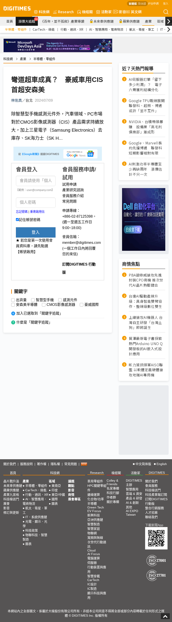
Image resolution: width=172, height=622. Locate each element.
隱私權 (55, 464)
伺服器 (92, 562)
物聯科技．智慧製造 (35, 537)
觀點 (71, 485)
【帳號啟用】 (26, 252)
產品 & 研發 (134, 498)
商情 (71, 494)
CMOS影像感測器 (61, 305)
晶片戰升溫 (11, 481)
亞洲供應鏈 (95, 519)
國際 (55, 499)
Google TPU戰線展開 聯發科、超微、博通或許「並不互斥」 (147, 106)
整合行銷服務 (154, 508)
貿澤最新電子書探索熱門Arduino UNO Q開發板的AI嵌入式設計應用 (146, 346)
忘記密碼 (22, 211)
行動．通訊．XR (71, 29)
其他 (129, 507)
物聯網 (92, 533)
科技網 (44, 11)
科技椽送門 (11, 499)
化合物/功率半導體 (95, 501)
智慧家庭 (93, 528)
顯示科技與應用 (96, 595)
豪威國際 (91, 305)
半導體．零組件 (16, 29)
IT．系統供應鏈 (36, 517)
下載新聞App (154, 525)
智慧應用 (132, 489)
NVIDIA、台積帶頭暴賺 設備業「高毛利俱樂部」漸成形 (146, 127)
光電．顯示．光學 (35, 524)
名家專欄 (113, 488)
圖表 (28, 544)
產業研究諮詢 (73, 190)
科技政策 (31, 530)
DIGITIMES (157, 472)
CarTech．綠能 (44, 29)
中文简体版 (143, 464)
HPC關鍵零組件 (96, 488)
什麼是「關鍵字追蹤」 (34, 322)
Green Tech (95, 507)
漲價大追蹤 (28, 20)
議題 (71, 481)
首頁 (9, 21)
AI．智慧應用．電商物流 (106, 29)
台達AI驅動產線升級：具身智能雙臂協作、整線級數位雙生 (145, 301)
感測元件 (70, 300)
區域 (160, 21)
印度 (55, 490)
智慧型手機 (45, 300)
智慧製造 (93, 524)
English (162, 464)
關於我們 (9, 464)
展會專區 (74, 499)
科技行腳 (113, 493)
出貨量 (21, 300)
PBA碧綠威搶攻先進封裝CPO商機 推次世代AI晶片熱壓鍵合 (146, 280)
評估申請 (153, 3)
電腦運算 (93, 558)
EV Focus (94, 511)
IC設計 (92, 584)
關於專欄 (113, 502)
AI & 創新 (132, 502)
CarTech (93, 580)
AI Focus (93, 554)
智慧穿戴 (93, 576)
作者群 (111, 497)
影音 (121, 11)
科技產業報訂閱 (156, 494)
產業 (148, 21)
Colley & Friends (112, 482)
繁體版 (133, 3)
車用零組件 (95, 481)
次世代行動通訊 (96, 544)
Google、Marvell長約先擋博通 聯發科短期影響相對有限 (145, 148)
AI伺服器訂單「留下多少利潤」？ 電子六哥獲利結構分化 (145, 84)
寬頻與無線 (95, 537)
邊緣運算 (93, 494)
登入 (165, 3)
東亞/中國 (58, 494)
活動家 (106, 11)
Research (66, 11)
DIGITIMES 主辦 (134, 483)
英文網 (136, 11)
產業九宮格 (11, 494)
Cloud (91, 550)
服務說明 (26, 464)
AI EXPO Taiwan (132, 512)
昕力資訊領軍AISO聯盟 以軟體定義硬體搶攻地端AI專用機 (146, 370)
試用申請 (69, 184)
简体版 (142, 3)
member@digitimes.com (81, 243)
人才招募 (151, 512)
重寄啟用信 (37, 211)
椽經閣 (87, 11)
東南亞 (56, 485)
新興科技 (93, 515)
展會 (6, 503)
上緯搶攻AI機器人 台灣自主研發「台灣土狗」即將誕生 (146, 322)
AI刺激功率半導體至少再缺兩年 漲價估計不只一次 (145, 169)
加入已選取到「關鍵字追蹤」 (39, 313)
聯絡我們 (151, 517)
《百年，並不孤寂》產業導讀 (62, 21)
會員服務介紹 (73, 196)
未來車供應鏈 (103, 21)
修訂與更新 (11, 512)
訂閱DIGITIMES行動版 (156, 501)
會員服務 (151, 485)
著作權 (41, 464)
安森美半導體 (26, 305)
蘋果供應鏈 (131, 21)
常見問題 (69, 201)
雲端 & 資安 (134, 493)
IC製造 (92, 588)
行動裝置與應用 (96, 569)
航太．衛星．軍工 (141, 29)
